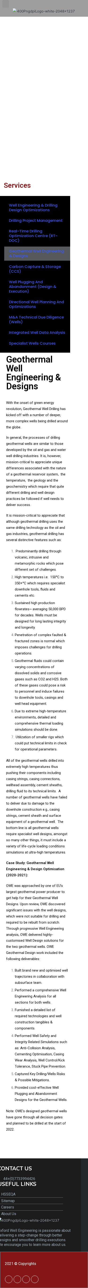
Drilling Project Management (36, 220)
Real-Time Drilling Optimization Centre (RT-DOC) (33, 235)
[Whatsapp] (26, 1279)
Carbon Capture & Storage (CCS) (35, 269)
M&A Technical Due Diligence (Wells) (36, 320)
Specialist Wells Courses (32, 343)
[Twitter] (17, 1279)
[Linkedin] (8, 1279)
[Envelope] (34, 1279)
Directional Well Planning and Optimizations (36, 304)
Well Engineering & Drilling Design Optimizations (33, 208)
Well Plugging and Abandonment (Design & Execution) (32, 286)
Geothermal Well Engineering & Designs (36, 253)
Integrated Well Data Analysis (37, 332)
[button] (5, 4)
